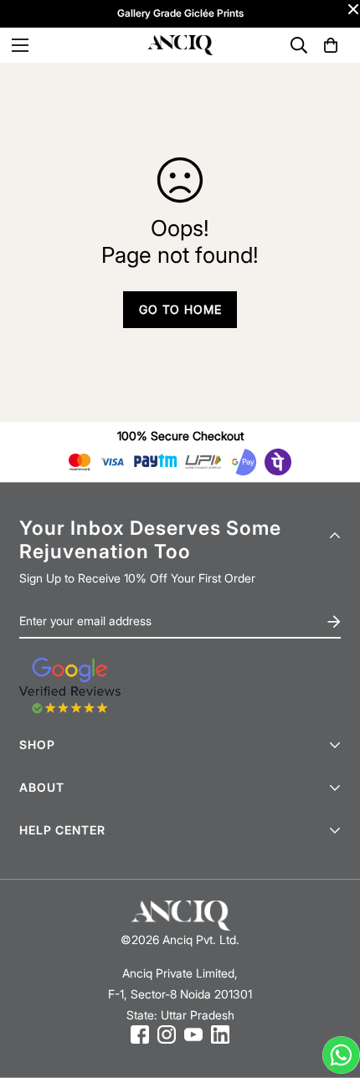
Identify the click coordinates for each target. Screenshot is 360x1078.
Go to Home (180, 309)
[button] (330, 45)
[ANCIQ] (180, 45)
